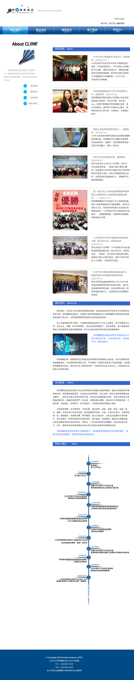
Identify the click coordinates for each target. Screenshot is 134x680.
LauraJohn (20, 9)
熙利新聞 (33, 86)
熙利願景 (33, 98)
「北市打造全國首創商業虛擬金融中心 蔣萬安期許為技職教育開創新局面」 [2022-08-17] (110, 275)
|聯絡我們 (120, 23)
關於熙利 (33, 92)
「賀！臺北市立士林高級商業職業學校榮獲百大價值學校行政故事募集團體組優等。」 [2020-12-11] (110, 194)
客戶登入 (104, 23)
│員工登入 (112, 23)
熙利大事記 (33, 103)
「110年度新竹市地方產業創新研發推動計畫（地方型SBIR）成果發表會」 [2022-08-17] (109, 241)
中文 (116, 19)
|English (121, 19)
